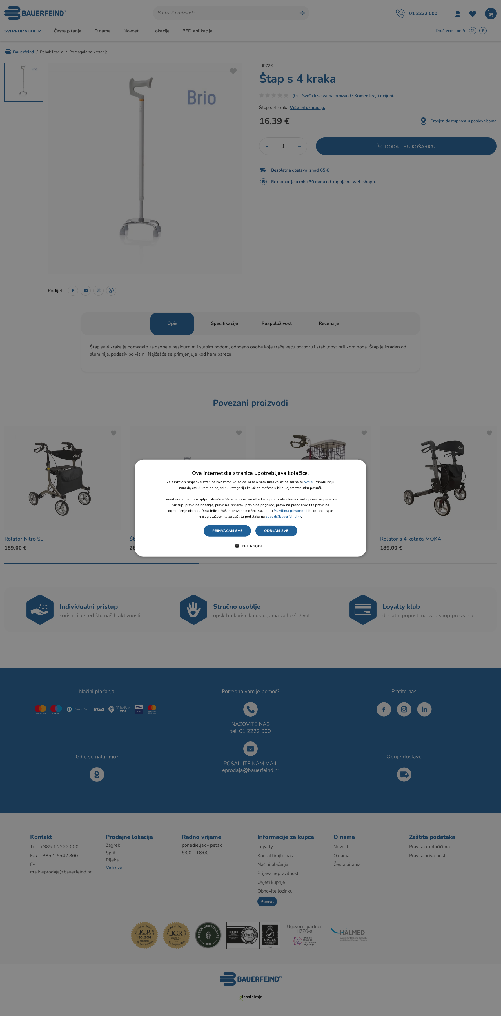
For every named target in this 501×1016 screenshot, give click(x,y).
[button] (250, 545)
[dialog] (250, 507)
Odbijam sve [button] (276, 530)
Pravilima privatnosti (290, 510)
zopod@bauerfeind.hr (283, 516)
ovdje (308, 482)
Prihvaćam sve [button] (227, 530)
